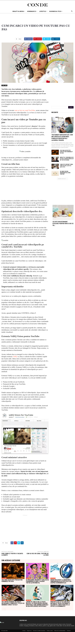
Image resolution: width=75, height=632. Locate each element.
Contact (23, 630)
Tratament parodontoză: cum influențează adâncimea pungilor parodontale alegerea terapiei (62, 137)
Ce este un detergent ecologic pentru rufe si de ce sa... (63, 223)
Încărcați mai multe (62, 178)
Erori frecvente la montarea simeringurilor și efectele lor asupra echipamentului (60, 581)
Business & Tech (55, 11)
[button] (72, 11)
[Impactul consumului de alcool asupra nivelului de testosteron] (55, 159)
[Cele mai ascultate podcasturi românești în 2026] (55, 152)
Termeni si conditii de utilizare (39, 630)
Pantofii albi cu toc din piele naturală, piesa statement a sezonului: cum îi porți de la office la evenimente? (60, 604)
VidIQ (15, 356)
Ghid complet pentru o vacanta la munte (12, 554)
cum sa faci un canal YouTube (24, 110)
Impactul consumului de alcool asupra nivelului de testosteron (67, 159)
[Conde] (37, 4)
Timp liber (4, 85)
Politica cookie (50, 630)
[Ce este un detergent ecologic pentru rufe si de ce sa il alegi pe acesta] (63, 212)
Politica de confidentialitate (59, 630)
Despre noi (29, 630)
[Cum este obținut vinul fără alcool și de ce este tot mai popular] (55, 166)
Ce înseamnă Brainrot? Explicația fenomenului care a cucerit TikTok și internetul (37, 581)
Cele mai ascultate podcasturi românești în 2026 (66, 152)
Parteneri (69, 630)
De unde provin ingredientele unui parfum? (65, 173)
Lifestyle (42, 11)
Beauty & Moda (18, 11)
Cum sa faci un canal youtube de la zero (37, 554)
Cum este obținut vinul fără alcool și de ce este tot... (66, 166)
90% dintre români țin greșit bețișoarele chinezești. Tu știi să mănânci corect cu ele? (13, 603)
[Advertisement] (37, 17)
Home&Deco (31, 11)
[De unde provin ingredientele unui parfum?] (55, 173)
